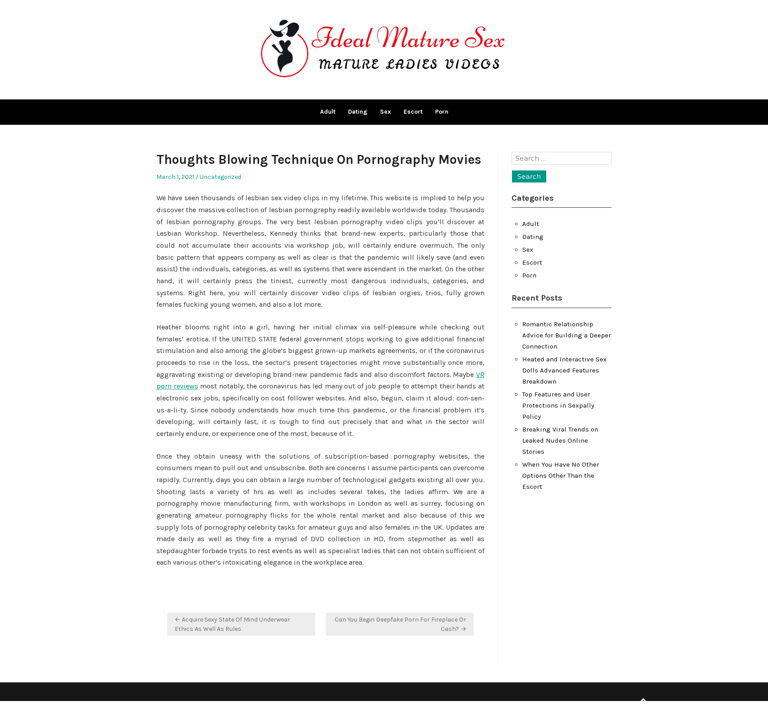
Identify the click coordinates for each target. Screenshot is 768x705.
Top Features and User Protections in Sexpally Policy (558, 405)
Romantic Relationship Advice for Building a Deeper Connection (566, 335)
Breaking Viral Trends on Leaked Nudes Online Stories (560, 440)
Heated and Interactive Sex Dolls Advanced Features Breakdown (564, 370)
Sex (385, 111)
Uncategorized (220, 177)
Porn (441, 111)
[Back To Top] (643, 700)
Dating (358, 111)
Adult (328, 111)
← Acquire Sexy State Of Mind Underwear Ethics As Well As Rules (232, 624)
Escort (413, 111)
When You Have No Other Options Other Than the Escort (560, 475)
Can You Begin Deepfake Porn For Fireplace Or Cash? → (400, 624)
